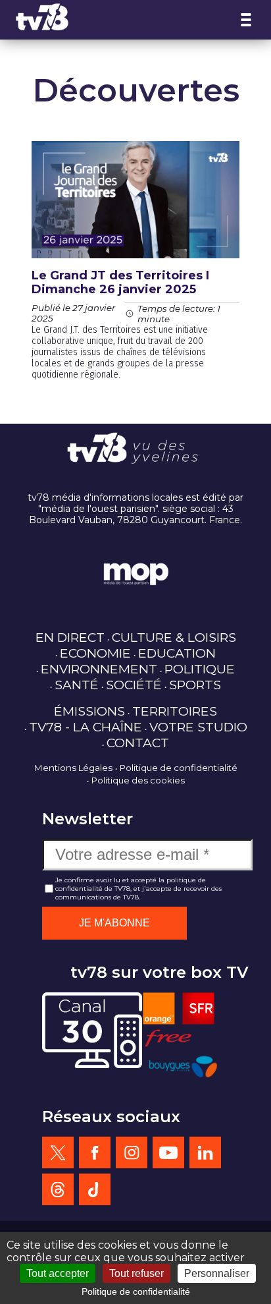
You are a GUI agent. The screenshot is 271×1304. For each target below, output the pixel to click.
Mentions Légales (73, 767)
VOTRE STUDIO (198, 727)
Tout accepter (57, 1273)
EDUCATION (177, 653)
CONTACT (138, 743)
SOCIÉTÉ (134, 685)
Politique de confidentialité (178, 767)
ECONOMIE (95, 653)
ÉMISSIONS (89, 711)
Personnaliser (216, 1273)
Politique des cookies (138, 780)
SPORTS (195, 685)
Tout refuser (136, 1273)
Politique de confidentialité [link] (136, 1291)
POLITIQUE (199, 669)
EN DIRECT (70, 637)
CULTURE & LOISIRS (174, 637)
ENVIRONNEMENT (99, 669)
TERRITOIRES (174, 711)
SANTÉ (77, 685)
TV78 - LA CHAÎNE (85, 727)
